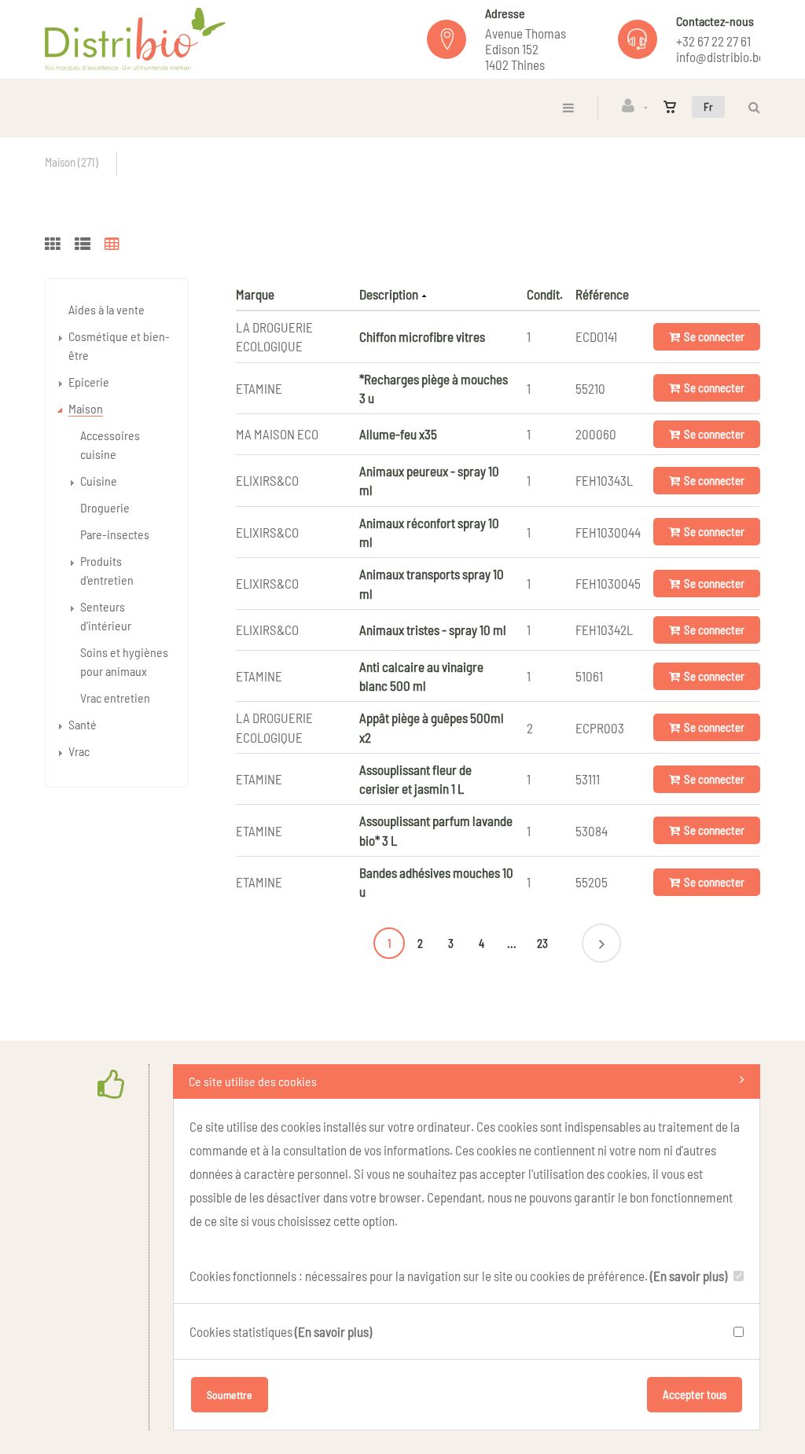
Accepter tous (694, 1394)
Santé (82, 724)
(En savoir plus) (688, 1275)
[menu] (568, 107)
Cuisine (98, 480)
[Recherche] (750, 107)
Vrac (79, 751)
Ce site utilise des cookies (253, 1081)
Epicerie (88, 381)
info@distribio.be (720, 56)
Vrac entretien (115, 697)
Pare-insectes (114, 534)
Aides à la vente (106, 309)
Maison (85, 408)
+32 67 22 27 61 (713, 41)
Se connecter (714, 336)
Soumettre (229, 1394)
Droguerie (105, 507)
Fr (708, 106)
